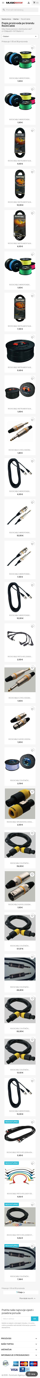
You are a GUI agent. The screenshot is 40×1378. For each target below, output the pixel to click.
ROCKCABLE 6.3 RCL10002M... (20, 698)
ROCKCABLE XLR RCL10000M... (20, 904)
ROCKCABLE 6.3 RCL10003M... (20, 450)
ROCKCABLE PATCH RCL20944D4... (20, 1152)
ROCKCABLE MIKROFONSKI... (20, 78)
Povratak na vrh (28, 1298)
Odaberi (20, 36)
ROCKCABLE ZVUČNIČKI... (20, 780)
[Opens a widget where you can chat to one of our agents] (32, 1374)
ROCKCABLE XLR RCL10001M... (20, 739)
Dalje (22, 1292)
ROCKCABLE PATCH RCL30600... (20, 657)
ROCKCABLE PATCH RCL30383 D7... (20, 1235)
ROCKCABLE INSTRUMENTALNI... (20, 161)
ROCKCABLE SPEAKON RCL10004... (20, 822)
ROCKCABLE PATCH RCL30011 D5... (20, 1194)
